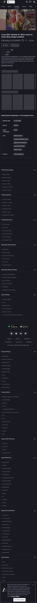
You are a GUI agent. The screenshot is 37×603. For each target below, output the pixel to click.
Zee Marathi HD (6, 453)
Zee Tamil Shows (7, 237)
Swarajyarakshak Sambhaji (9, 290)
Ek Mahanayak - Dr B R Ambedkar (11, 40)
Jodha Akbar (5, 249)
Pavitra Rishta (6, 259)
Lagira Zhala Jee (6, 280)
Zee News (5, 443)
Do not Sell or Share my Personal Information (18, 345)
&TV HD (4, 450)
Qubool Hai (5, 262)
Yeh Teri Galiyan (6, 252)
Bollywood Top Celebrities (8, 510)
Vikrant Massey (6, 518)
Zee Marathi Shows (7, 230)
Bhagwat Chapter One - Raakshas (11, 397)
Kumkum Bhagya (7, 365)
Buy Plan (12, 2)
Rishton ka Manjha (7, 299)
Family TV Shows (6, 206)
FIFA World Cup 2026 (8, 568)
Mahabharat (6, 356)
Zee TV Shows (6, 224)
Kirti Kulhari (5, 543)
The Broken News (7, 484)
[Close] (33, 585)
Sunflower (5, 499)
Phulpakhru (5, 287)
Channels (8, 339)
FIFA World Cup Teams (8, 571)
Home (3, 6)
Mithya (4, 493)
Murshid (5, 465)
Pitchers (4, 506)
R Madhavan (6, 515)
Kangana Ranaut (6, 549)
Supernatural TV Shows (8, 215)
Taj (3, 496)
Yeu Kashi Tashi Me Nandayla (10, 277)
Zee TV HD (5, 446)
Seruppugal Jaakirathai (8, 478)
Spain (4, 580)
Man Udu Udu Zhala (7, 284)
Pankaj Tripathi (6, 531)
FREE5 (30, 6)
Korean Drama (6, 384)
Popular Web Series (6, 457)
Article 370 (5, 425)
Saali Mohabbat (6, 400)
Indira (4, 381)
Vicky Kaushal (6, 534)
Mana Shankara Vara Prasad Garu (11, 412)
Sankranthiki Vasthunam (8, 409)
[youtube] (25, 333)
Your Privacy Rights (19, 599)
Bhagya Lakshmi (6, 305)
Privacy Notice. (15, 596)
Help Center (26, 339)
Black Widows (6, 487)
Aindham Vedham (7, 481)
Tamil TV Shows (6, 181)
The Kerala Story (6, 421)
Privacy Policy (7, 342)
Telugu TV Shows (7, 184)
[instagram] (15, 333)
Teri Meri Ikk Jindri (7, 265)
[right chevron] (3, 81)
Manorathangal (6, 471)
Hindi (11, 49)
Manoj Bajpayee (6, 527)
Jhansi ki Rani (6, 362)
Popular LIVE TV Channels (8, 438)
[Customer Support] (30, 1)
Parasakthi (5, 428)
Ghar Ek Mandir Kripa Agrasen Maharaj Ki (13, 315)
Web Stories (5, 565)
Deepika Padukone (7, 521)
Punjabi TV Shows (7, 190)
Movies (24, 6)
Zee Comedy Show (7, 308)
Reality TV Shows (7, 212)
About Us (17, 339)
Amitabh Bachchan (7, 546)
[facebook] (11, 333)
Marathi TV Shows (7, 177)
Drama (7, 53)
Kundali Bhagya (6, 369)
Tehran (4, 406)
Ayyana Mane (6, 462)
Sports (9, 6)
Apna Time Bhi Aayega (8, 255)
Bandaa (4, 431)
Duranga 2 (5, 490)
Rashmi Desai (6, 552)
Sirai (4, 418)
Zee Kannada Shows (7, 234)
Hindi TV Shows (6, 174)
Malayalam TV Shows (8, 187)
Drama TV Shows (7, 199)
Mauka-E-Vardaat (7, 312)
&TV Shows (5, 227)
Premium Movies (5, 392)
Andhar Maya (6, 475)
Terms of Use (18, 342)
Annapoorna (6, 378)
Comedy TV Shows (7, 209)
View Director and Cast (7, 64)
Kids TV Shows (6, 387)
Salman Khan (6, 524)
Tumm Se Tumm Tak (7, 359)
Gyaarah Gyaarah (7, 468)
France (4, 577)
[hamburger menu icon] (34, 2)
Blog (4, 562)
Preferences (28, 342)
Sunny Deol (5, 537)
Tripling (4, 502)
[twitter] (20, 333)
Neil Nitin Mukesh (7, 540)
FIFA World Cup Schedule (9, 574)
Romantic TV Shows (7, 202)
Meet (4, 302)
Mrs (3, 415)
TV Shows (16, 6)
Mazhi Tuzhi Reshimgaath (9, 274)
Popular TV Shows (5, 351)
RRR (3, 434)
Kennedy (5, 403)
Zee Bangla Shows (7, 240)
